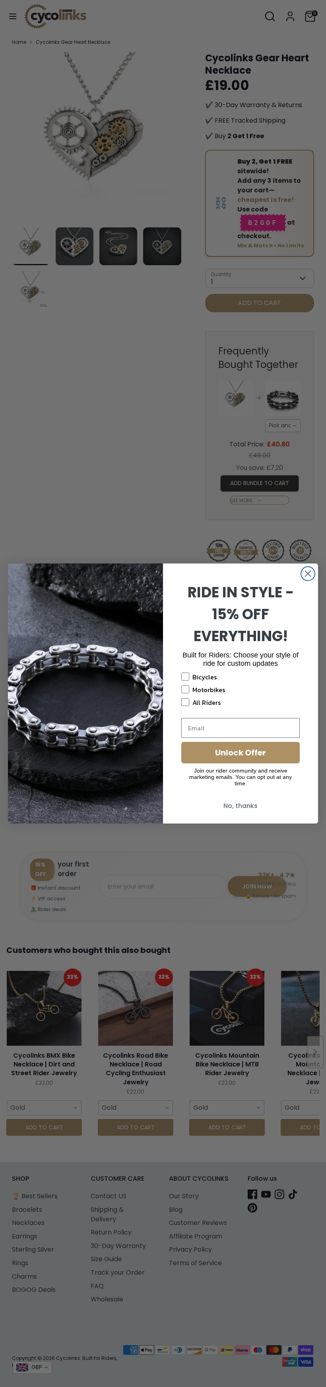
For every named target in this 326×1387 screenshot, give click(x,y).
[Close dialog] (308, 574)
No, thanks (240, 805)
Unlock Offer (240, 752)
